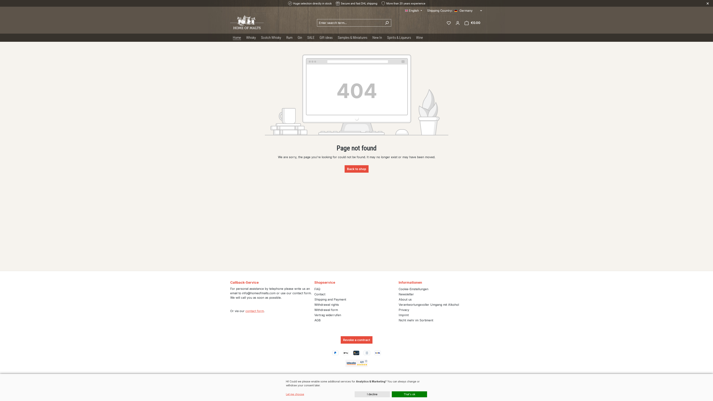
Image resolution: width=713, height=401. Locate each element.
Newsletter (406, 294)
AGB (317, 320)
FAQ (317, 289)
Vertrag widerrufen (327, 315)
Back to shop (356, 169)
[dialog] (356, 387)
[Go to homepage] (247, 22)
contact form (254, 311)
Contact (319, 294)
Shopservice (324, 282)
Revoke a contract (356, 340)
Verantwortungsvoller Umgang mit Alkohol (429, 305)
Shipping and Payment (330, 299)
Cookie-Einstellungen (413, 289)
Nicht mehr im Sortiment (416, 320)
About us (405, 299)
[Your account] (457, 23)
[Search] (386, 23)
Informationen (410, 282)
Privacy (404, 310)
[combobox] (350, 23)
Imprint (404, 315)
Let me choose (295, 394)
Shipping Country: (439, 10)
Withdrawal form (326, 310)
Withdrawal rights (326, 305)
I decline (372, 394)
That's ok (409, 394)
